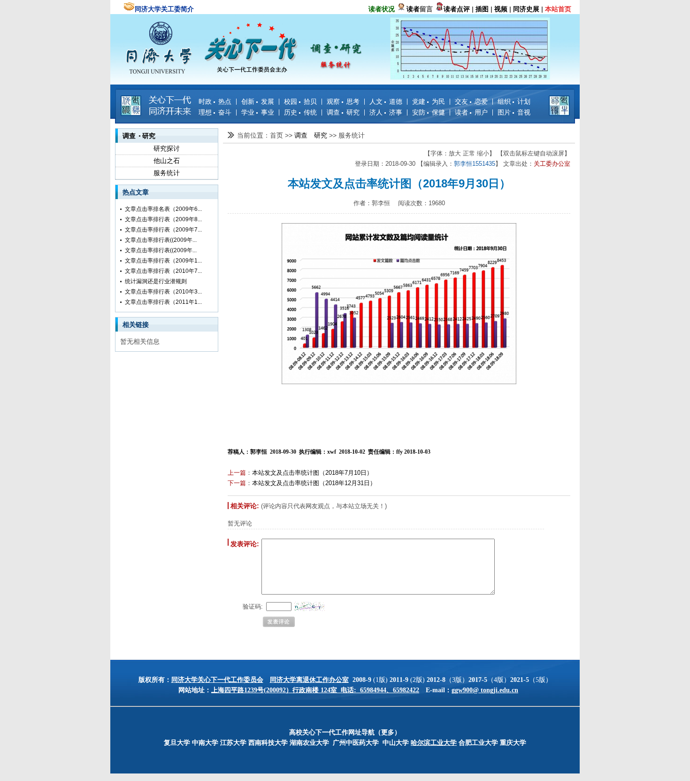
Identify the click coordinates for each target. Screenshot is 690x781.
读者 (413, 9)
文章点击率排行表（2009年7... (163, 229)
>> (289, 135)
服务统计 (166, 173)
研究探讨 (166, 148)
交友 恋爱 (471, 101)
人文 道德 (385, 101)
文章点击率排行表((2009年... (161, 240)
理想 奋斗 (215, 112)
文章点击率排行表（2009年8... (163, 219)
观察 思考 (343, 101)
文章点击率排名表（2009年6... (163, 209)
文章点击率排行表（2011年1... (163, 302)
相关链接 (136, 324)
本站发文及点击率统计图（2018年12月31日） (314, 483)
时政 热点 (215, 101)
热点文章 (136, 192)
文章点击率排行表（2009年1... (163, 260)
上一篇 (237, 472)
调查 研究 (343, 112)
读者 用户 (471, 112)
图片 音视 (514, 112)
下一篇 (237, 483)
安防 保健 (428, 112)
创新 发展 (257, 101)
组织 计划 (514, 101)
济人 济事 (385, 112)
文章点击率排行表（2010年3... (163, 291)
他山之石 (166, 160)
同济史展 (526, 9)
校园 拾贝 (300, 101)
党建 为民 (428, 101)
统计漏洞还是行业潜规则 (156, 281)
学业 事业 (257, 112)
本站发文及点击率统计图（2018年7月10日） (312, 472)
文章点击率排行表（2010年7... (163, 271)
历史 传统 (300, 112)
